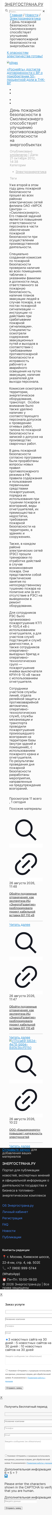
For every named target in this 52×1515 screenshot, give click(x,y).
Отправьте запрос (16, 1149)
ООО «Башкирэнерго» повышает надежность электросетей (25, 1133)
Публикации (11, 1237)
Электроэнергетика (25, 18)
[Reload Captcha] (6, 1476)
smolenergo (18, 155)
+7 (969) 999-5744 (21, 1268)
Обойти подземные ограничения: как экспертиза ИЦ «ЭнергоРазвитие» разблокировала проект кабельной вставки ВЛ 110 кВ (23, 904)
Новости (31, 15)
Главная (16, 15)
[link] (43, 11)
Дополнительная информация (27, 1469)
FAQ (5, 1224)
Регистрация (12, 1218)
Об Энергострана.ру (18, 1205)
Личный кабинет (15, 1212)
